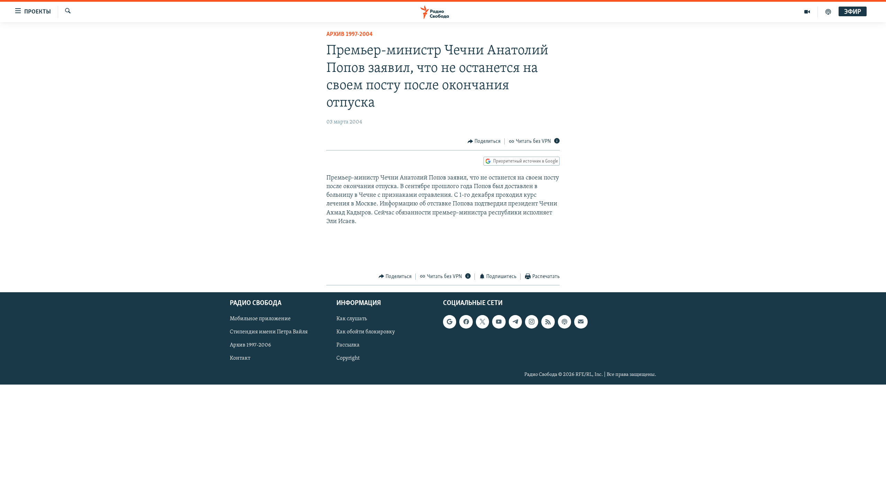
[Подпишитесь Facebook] (465, 321)
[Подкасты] (564, 321)
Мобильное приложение (260, 319)
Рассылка (348, 345)
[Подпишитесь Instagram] (531, 321)
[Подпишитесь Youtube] (498, 321)
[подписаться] (580, 321)
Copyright (348, 358)
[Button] (484, 141)
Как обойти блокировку (365, 332)
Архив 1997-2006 (250, 345)
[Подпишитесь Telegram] (515, 321)
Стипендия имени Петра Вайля (269, 332)
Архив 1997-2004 (349, 34)
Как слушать (351, 319)
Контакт (240, 358)
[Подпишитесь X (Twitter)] (482, 321)
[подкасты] (828, 12)
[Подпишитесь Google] (449, 321)
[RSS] (547, 321)
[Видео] (807, 12)
